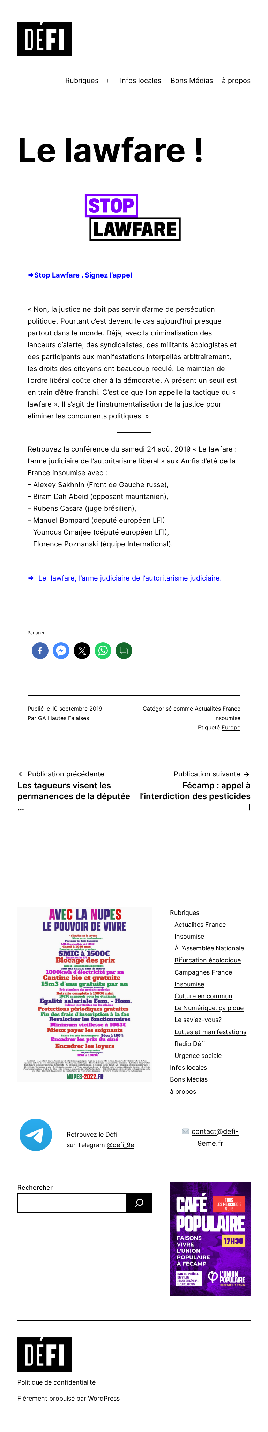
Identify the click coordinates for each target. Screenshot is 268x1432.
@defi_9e (120, 1145)
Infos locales (140, 80)
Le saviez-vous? (198, 1019)
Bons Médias (192, 80)
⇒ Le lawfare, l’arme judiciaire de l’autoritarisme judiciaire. (125, 578)
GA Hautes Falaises (63, 717)
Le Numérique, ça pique (209, 1008)
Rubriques (81, 80)
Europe (231, 727)
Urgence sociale (198, 1055)
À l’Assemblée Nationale (209, 948)
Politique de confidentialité (56, 1382)
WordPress (104, 1398)
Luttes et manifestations (210, 1032)
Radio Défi (189, 1043)
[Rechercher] (139, 1203)
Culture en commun (203, 996)
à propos (236, 80)
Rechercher (35, 1187)
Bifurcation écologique (207, 960)
